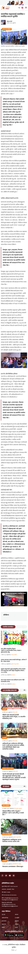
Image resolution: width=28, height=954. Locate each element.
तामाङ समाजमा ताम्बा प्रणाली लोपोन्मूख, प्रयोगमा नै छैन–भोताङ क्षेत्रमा (14, 661)
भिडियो (3, 927)
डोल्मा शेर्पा (9, 21)
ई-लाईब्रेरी (17, 918)
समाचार (16, 914)
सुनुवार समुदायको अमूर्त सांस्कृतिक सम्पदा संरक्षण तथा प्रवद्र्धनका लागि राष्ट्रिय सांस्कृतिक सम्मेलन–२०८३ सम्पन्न (13, 671)
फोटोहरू (17, 924)
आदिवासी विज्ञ (5, 918)
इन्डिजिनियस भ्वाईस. (13, 944)
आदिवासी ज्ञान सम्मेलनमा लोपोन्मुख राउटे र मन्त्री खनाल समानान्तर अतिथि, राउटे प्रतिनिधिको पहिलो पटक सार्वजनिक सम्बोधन (13, 746)
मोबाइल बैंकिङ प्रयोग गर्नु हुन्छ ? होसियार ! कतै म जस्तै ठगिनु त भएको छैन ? (13, 813)
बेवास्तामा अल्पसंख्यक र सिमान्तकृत (12, 866)
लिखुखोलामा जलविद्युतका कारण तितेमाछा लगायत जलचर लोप (11, 840)
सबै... (25, 690)
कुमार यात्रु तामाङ (15, 664)
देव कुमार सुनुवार (18, 808)
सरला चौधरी (14, 655)
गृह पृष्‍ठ (3, 914)
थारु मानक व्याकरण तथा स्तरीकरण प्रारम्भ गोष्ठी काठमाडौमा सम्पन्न (12, 681)
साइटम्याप (4, 924)
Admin (13, 675)
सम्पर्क (16, 927)
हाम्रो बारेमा (4, 921)
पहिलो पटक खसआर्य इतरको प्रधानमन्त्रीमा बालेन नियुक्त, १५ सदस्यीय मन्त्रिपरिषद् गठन (13, 717)
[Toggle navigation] (25, 8)
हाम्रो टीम (17, 921)
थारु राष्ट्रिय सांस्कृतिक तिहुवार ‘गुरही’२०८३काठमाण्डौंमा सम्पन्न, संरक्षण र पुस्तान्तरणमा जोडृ (11, 650)
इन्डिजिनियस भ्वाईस (17, 864)
